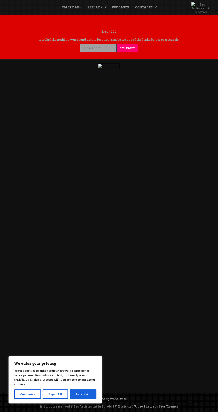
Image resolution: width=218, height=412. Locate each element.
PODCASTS (120, 7)
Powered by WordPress (109, 399)
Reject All (55, 394)
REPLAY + (94, 7)
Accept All (83, 394)
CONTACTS (143, 7)
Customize (27, 394)
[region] (55, 379)
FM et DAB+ (71, 7)
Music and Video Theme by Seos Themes (148, 406)
